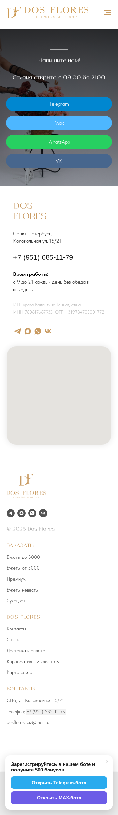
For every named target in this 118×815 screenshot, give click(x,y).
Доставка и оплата (26, 651)
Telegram (59, 104)
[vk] (48, 331)
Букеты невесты (23, 590)
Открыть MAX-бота (59, 797)
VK (59, 161)
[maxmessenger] (28, 331)
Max (59, 123)
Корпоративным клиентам (33, 661)
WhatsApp (59, 142)
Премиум (16, 579)
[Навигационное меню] (107, 12)
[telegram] (17, 331)
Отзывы (14, 640)
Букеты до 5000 (23, 557)
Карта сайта (19, 672)
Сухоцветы (17, 601)
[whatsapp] (38, 331)
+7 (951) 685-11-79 (43, 257)
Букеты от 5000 (23, 568)
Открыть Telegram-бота (59, 782)
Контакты (16, 629)
